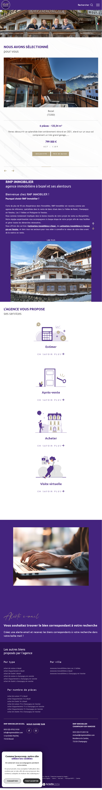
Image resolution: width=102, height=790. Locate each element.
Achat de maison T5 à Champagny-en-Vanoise (23, 704)
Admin (54, 778)
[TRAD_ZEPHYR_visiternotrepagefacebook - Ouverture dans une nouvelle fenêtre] (29, 730)
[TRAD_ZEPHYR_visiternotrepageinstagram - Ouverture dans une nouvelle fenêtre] (35, 730)
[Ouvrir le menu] (98, 5)
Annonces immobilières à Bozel (61, 671)
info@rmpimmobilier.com (13, 733)
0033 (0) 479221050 (11, 729)
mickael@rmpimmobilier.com (84, 735)
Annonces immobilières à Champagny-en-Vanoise (67, 673)
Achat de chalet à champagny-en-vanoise (18, 681)
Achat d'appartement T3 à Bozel (19, 699)
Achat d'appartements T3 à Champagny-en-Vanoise (25, 706)
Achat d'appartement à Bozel (14, 671)
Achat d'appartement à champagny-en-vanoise (20, 679)
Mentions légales (45, 778)
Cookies (78, 778)
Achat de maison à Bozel (12, 668)
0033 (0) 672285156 (80, 732)
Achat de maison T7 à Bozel (17, 696)
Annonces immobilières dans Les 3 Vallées (65, 668)
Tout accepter (31, 781)
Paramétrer (12, 781)
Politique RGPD (69, 778)
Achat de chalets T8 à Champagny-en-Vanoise (23, 712)
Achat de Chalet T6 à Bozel (17, 701)
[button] (13, 171)
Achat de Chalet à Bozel (12, 673)
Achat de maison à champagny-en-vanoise (19, 676)
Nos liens (60, 778)
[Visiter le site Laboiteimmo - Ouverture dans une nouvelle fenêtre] (51, 782)
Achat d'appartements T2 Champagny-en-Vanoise (25, 709)
